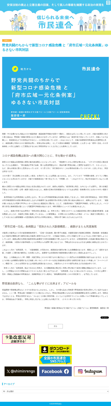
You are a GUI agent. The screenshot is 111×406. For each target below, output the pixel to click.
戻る (55, 326)
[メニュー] (108, 3)
